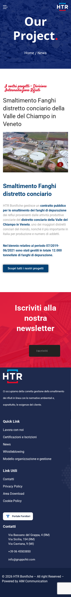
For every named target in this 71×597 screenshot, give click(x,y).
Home (29, 53)
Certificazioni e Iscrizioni (20, 437)
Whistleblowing (13, 451)
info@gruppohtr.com (21, 559)
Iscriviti (42, 350)
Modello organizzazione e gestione (27, 459)
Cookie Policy (12, 501)
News (42, 53)
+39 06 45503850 (19, 551)
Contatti (8, 479)
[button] (18, 516)
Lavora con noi (13, 430)
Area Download (13, 494)
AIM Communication (33, 581)
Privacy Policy (12, 486)
